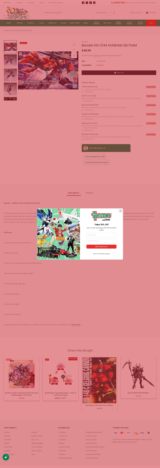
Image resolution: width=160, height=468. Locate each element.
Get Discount (101, 246)
